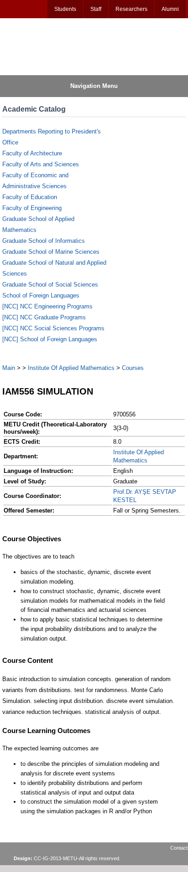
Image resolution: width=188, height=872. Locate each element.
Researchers (131, 9)
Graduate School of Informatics (43, 240)
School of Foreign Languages (40, 295)
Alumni (170, 9)
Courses (133, 367)
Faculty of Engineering (32, 208)
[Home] (46, 46)
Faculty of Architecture (32, 153)
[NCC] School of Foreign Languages (49, 339)
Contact (179, 848)
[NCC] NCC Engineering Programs (47, 306)
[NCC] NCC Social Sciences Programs (53, 328)
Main (8, 367)
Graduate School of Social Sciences (50, 284)
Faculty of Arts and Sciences (40, 164)
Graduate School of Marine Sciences (50, 251)
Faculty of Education (29, 197)
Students (65, 9)
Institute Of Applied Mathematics (71, 367)
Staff (95, 9)
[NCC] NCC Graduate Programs (44, 317)
